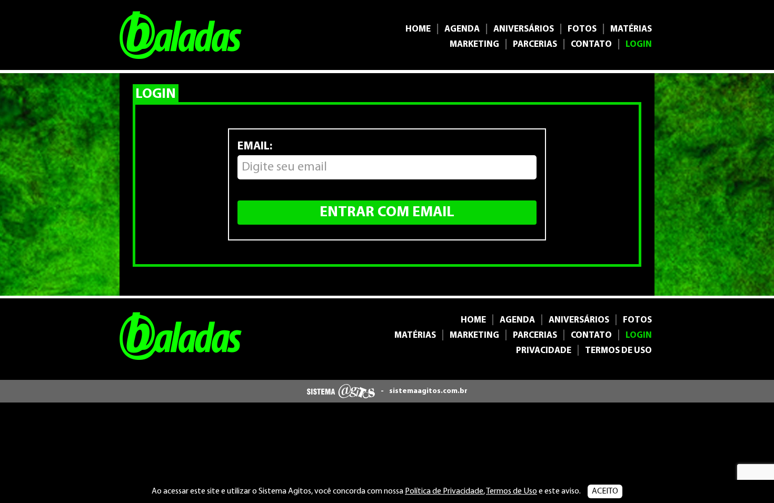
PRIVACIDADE (543, 350)
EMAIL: (254, 146)
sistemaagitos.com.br (428, 391)
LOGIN (639, 44)
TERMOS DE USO (618, 350)
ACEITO (605, 491)
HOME (418, 29)
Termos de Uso (511, 491)
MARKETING (474, 44)
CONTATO (591, 44)
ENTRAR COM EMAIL (387, 212)
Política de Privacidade (444, 491)
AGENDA (462, 29)
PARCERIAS (535, 44)
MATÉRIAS (631, 29)
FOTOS (582, 29)
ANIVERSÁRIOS (523, 29)
